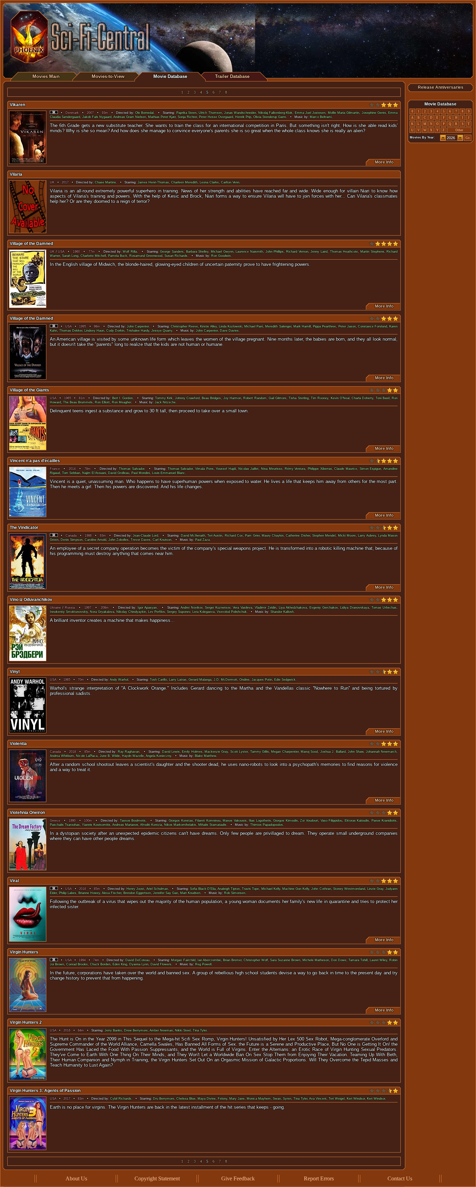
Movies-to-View (108, 76)
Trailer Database (232, 76)
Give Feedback (238, 1178)
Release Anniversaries (440, 87)
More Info (383, 162)
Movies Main (46, 76)
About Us (76, 1178)
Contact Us (399, 1178)
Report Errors (319, 1178)
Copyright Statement (157, 1178)
